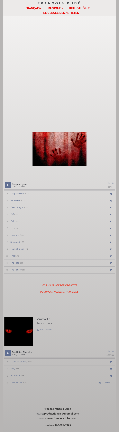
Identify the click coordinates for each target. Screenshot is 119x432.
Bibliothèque (79, 8)
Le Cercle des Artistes (61, 13)
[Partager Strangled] (111, 242)
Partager (46, 330)
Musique (54, 8)
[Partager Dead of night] (111, 207)
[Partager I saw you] (111, 235)
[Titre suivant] (113, 183)
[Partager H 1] (111, 228)
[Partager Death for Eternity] (111, 362)
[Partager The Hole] (111, 263)
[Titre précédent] (109, 183)
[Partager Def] (111, 214)
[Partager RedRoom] (111, 375)
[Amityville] (18, 331)
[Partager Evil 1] (111, 221)
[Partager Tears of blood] (111, 249)
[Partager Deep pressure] (111, 193)
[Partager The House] (111, 270)
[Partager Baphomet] (111, 200)
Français (33, 8)
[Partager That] (111, 256)
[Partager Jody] (111, 369)
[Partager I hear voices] (100, 382)
